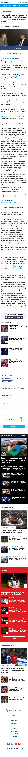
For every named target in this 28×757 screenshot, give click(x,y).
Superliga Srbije (13, 546)
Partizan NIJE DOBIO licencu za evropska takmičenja (17, 559)
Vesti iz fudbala (5, 527)
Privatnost (14, 731)
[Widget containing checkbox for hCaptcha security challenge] (13, 419)
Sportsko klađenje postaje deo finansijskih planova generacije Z (18, 483)
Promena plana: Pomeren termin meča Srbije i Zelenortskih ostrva (18, 540)
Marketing (14, 736)
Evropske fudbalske (18, 60)
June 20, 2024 (20, 119)
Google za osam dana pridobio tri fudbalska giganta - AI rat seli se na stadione (13, 460)
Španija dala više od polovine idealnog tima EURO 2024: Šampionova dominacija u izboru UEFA (18, 680)
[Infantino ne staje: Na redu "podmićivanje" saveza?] (4, 351)
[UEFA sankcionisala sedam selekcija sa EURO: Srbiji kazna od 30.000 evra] (4, 328)
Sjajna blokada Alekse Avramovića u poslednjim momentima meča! (12, 593)
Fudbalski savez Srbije (7, 58)
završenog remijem (13, 76)
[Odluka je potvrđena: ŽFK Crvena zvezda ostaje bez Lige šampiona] (14, 519)
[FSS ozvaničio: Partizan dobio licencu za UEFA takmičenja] (4, 549)
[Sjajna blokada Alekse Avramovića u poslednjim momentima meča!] (14, 580)
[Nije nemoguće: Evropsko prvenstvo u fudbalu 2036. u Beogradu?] (4, 363)
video (14, 718)
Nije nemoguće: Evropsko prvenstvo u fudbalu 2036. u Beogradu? (16, 361)
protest (15, 388)
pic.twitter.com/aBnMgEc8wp (9, 267)
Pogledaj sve (22, 435)
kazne (22, 388)
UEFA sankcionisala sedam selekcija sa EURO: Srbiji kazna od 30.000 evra (18, 327)
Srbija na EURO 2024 (7, 11)
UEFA (18, 378)
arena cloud (14, 720)
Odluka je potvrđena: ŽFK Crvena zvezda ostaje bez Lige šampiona (11, 531)
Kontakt (14, 739)
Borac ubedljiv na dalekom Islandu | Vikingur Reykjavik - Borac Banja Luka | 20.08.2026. (17, 600)
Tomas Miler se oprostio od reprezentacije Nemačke (16, 698)
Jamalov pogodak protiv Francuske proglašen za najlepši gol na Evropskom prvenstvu (14, 670)
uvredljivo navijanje (7, 381)
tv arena (8, 748)
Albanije (9, 66)
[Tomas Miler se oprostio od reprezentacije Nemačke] (4, 699)
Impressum (14, 723)
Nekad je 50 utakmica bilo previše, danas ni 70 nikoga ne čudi (18, 491)
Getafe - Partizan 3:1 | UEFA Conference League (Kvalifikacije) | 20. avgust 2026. (17, 610)
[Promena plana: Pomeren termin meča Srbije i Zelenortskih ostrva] (4, 539)
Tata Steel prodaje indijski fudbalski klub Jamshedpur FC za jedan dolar (18, 475)
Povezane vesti (6, 322)
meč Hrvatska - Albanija (8, 385)
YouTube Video (6, 571)
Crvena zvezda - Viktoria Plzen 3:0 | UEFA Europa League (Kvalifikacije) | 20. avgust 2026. (17, 620)
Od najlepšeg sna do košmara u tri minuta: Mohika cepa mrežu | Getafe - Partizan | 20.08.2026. (17, 630)
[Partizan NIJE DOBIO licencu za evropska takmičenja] (4, 559)
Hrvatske (3, 66)
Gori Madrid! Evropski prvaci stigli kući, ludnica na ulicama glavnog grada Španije (17, 689)
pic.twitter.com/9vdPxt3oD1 (16, 117)
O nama (14, 728)
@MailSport (4, 117)
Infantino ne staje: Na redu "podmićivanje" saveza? (16, 349)
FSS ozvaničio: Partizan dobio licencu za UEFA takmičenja (17, 549)
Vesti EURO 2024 (5, 665)
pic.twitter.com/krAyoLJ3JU (8, 202)
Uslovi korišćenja (14, 734)
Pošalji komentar (14, 426)
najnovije (14, 715)
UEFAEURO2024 (7, 645)
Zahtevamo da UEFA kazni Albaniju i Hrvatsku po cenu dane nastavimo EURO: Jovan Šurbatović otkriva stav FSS (18, 338)
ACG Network (14, 726)
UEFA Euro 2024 (6, 388)
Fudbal (11, 375)
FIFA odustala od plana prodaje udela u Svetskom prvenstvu (18, 498)
